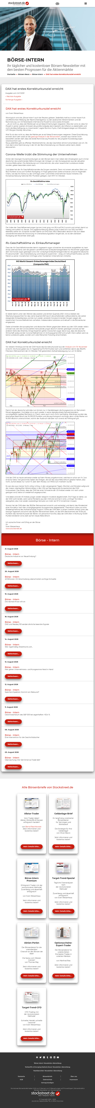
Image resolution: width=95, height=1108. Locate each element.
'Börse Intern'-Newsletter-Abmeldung (47, 1063)
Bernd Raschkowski (33, 827)
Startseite (11, 74)
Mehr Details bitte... (31, 847)
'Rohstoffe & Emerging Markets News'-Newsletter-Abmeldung (47, 1067)
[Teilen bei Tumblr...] (47, 1057)
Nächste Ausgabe (14, 96)
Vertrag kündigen (47, 1083)
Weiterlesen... (13, 563)
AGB (21, 1079)
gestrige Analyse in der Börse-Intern (45, 137)
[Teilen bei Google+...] (44, 1057)
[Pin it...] (51, 1057)
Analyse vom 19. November (76, 347)
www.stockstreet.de (14, 529)
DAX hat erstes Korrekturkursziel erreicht (63, 74)
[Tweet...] (40, 1057)
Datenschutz (47, 1079)
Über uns (74, 1076)
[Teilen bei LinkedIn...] (54, 1057)
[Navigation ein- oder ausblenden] (85, 3)
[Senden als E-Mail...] (58, 1057)
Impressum (74, 1079)
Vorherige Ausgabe (13, 100)
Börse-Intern (37, 74)
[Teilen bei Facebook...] (37, 1057)
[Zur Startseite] (19, 3)
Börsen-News (23, 74)
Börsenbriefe (47, 1076)
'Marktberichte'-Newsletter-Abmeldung (47, 1071)
